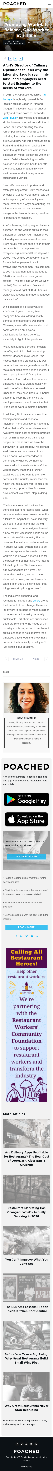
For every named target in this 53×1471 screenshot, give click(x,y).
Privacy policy (27, 1466)
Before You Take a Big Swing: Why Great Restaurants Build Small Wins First (26, 1358)
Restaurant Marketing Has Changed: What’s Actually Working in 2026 (26, 1212)
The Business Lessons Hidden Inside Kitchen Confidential (26, 1309)
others (36, 601)
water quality (10, 118)
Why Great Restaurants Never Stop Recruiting (26, 1407)
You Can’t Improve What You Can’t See (26, 1261)
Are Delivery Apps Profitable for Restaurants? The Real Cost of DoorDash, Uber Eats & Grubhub (26, 1158)
